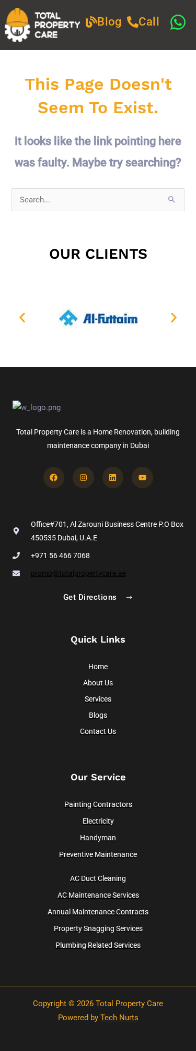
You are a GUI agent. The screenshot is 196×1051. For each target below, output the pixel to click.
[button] (22, 317)
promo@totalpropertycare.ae (78, 573)
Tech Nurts (119, 1017)
